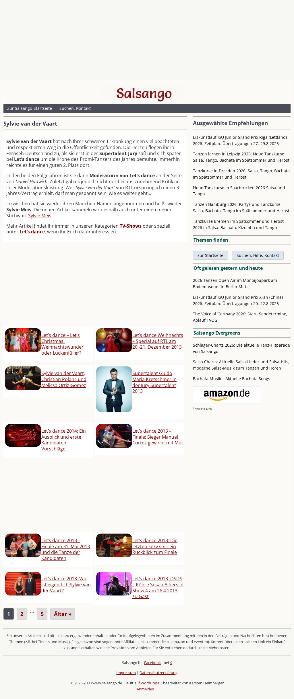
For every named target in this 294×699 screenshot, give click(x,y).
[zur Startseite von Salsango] (144, 93)
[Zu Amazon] (226, 402)
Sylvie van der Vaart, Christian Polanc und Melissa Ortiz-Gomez (63, 379)
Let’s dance (32, 232)
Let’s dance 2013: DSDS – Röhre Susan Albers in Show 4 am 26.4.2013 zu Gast (157, 587)
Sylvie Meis (39, 215)
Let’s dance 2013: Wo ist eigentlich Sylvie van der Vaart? (66, 584)
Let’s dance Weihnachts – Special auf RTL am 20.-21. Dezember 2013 (157, 341)
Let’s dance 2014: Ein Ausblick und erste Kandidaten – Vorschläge (63, 440)
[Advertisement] (147, 41)
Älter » (62, 613)
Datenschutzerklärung (158, 672)
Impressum (126, 672)
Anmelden (145, 689)
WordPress (150, 683)
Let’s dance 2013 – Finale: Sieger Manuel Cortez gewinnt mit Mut (157, 437)
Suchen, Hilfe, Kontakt (258, 255)
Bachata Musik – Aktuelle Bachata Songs (231, 378)
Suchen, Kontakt (75, 108)
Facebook (152, 662)
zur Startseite (210, 255)
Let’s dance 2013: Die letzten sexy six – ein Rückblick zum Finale (154, 546)
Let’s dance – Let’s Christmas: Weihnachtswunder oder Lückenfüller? (62, 344)
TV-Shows (131, 226)
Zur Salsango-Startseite (29, 108)
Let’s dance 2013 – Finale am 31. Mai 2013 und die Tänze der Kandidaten (65, 549)
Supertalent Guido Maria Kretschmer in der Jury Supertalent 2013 (154, 382)
